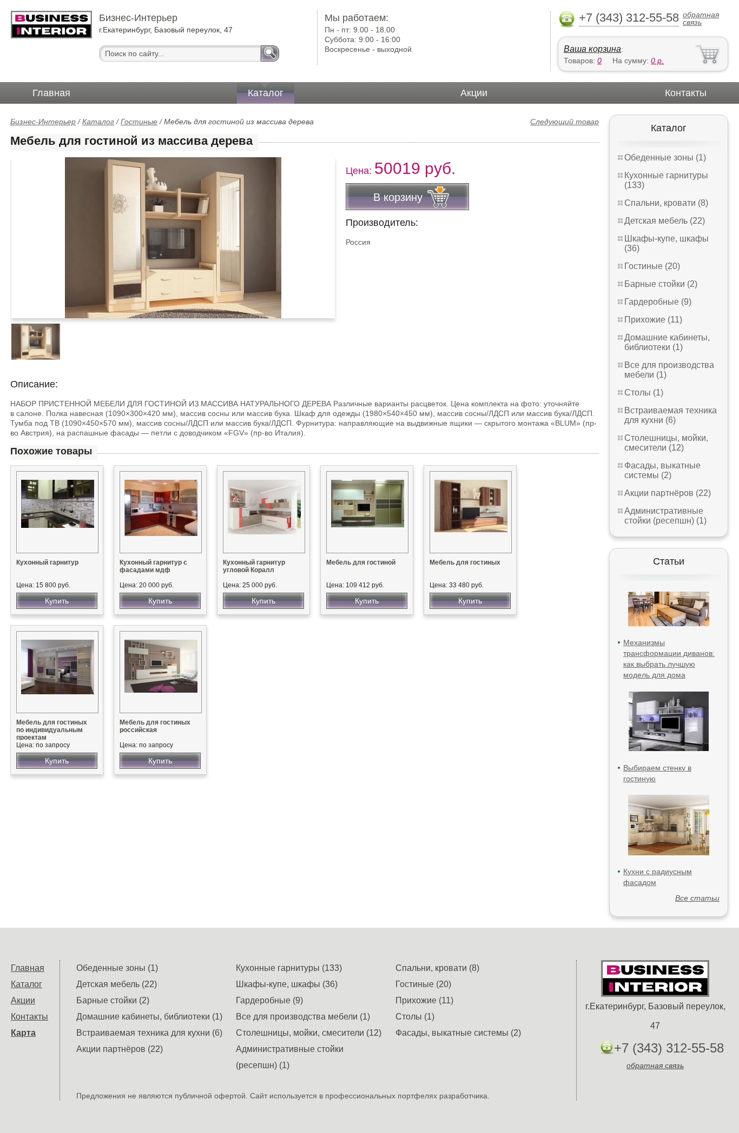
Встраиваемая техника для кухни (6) (670, 415)
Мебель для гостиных (465, 562)
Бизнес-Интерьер (43, 121)
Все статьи (697, 898)
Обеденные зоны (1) (665, 157)
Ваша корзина (592, 48)
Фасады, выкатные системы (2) (662, 470)
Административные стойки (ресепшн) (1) (665, 515)
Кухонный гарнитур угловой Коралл (254, 566)
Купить (57, 600)
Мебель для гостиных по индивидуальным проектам (51, 730)
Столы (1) (643, 392)
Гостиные (139, 121)
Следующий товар (564, 121)
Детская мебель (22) (664, 220)
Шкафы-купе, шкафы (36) (287, 984)
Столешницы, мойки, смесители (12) (666, 442)
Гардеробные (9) (657, 301)
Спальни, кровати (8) (666, 202)
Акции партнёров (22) (667, 493)
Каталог (265, 93)
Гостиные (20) (652, 266)
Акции (473, 93)
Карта (23, 1032)
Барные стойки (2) (660, 284)
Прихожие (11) (653, 319)
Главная (51, 93)
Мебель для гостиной (360, 562)
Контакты (686, 93)
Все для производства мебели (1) (303, 1016)
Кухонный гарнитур (47, 562)
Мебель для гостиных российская (155, 726)
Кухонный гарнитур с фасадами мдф (153, 566)
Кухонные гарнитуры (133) (289, 968)
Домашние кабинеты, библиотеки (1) (667, 342)
